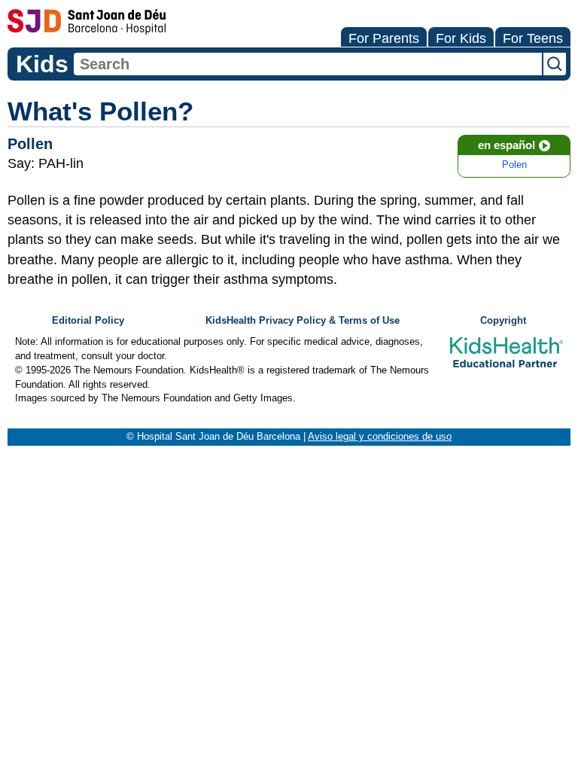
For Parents (383, 38)
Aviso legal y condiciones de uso (380, 436)
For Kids (461, 38)
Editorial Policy (88, 320)
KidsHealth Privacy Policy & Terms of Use (302, 320)
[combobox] (308, 64)
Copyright (503, 320)
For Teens (533, 38)
